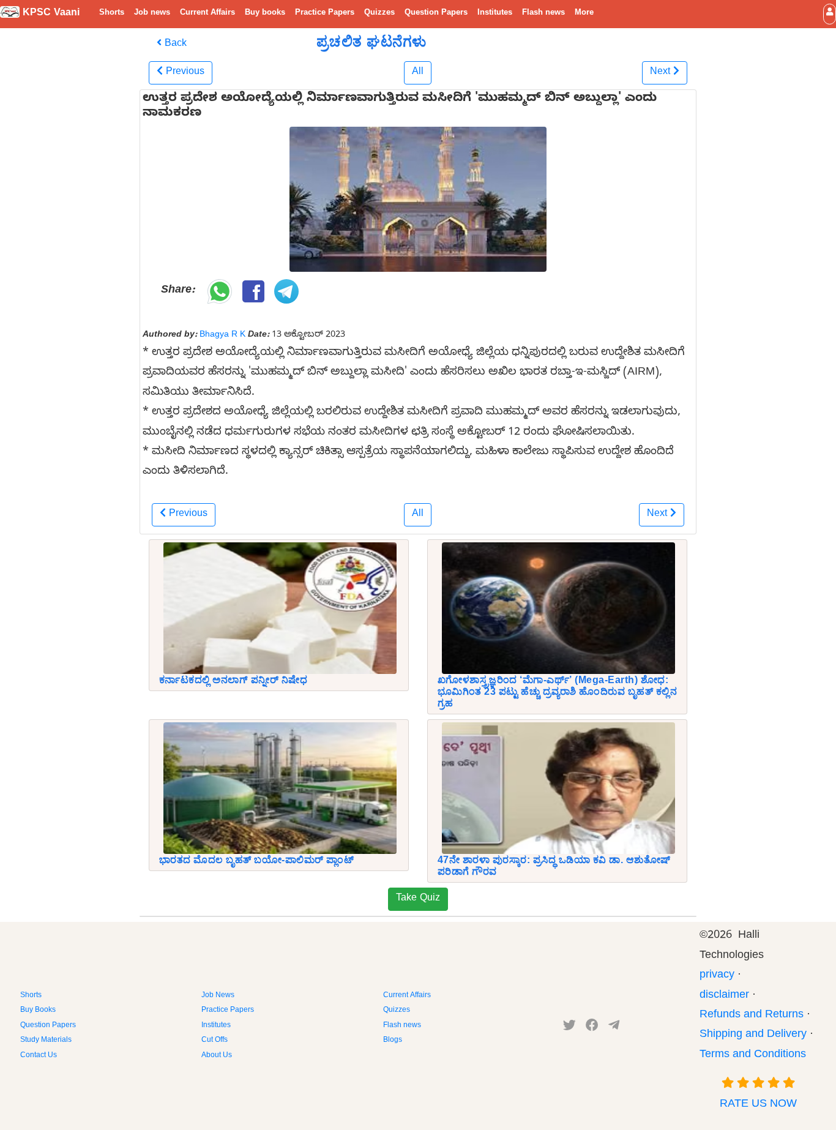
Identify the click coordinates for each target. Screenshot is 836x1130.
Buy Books (38, 1011)
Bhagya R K (222, 335)
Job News (217, 996)
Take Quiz (418, 899)
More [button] (584, 13)
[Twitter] (569, 1027)
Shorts (111, 13)
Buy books (265, 13)
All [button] (418, 73)
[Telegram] (613, 1027)
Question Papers (436, 13)
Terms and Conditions (753, 1055)
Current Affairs (207, 13)
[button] (829, 14)
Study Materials (46, 1041)
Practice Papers (324, 13)
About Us (216, 1056)
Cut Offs (214, 1041)
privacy (717, 976)
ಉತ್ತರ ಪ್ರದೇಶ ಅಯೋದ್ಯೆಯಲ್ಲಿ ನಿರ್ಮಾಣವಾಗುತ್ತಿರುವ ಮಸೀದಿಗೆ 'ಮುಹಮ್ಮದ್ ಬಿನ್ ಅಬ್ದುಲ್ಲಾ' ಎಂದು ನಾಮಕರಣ (400, 107)
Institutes (494, 13)
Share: (178, 291)
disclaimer (724, 996)
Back (174, 44)
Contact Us (38, 1056)
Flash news (543, 13)
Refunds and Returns (752, 1015)
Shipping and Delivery (753, 1035)
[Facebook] (592, 1027)
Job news (152, 13)
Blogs (392, 1041)
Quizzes (379, 13)
